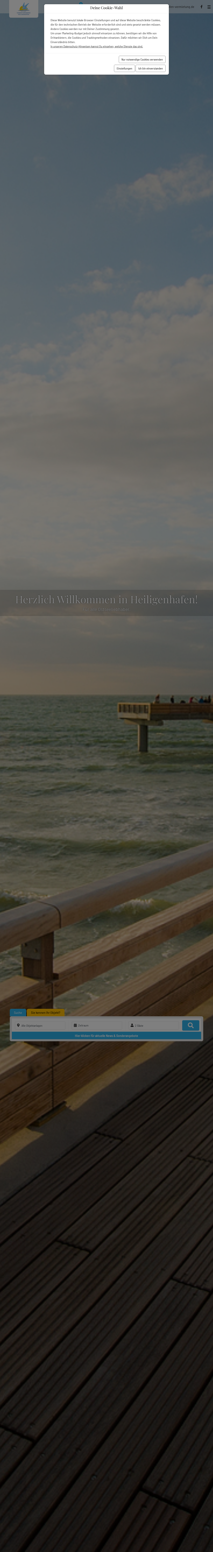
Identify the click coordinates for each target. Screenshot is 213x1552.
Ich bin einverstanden (150, 68)
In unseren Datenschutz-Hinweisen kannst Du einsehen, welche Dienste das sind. (97, 46)
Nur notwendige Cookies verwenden (142, 59)
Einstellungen (124, 68)
